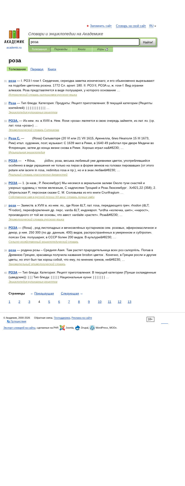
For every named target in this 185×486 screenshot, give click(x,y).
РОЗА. (13, 120)
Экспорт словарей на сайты (19, 327)
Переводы (60, 49)
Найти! (148, 42)
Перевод (36, 69)
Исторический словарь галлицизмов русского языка (43, 94)
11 (109, 302)
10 (100, 302)
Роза (12, 103)
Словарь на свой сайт (131, 26)
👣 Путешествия (16, 321)
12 (119, 302)
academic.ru (14, 47)
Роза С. (14, 138)
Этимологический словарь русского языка (36, 219)
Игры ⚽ (102, 49)
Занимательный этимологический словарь (37, 264)
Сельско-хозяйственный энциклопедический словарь (43, 241)
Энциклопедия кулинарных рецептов (33, 112)
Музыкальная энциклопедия (27, 152)
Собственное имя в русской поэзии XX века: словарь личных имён (52, 197)
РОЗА (13, 160)
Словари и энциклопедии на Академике (65, 34)
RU (151, 26)
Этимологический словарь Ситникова (34, 130)
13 (129, 302)
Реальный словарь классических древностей (38, 174)
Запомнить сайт (101, 26)
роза (12, 80)
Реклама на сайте (82, 317)
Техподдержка (62, 317)
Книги (82, 49)
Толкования (39, 49)
